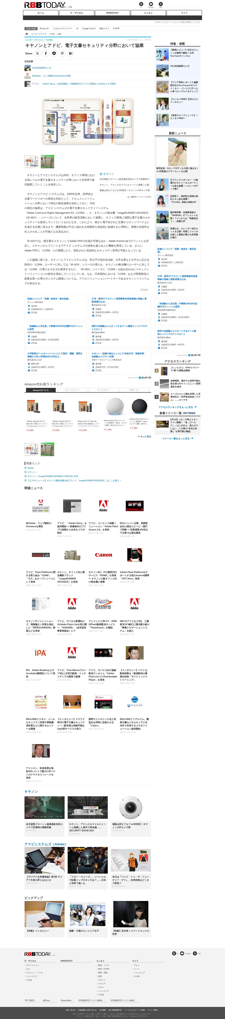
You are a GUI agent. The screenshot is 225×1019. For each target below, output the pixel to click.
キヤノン (108, 173)
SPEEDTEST (112, 13)
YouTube (188, 953)
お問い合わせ (70, 1010)
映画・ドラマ (103, 965)
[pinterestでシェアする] (62, 53)
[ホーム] (26, 34)
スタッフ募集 (152, 1010)
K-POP (116, 28)
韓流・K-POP (103, 969)
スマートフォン (32, 965)
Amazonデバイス (41, 390)
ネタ (28, 969)
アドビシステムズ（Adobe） (46, 844)
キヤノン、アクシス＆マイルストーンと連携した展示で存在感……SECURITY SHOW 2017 (143, 185)
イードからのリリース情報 (135, 1010)
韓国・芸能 (102, 973)
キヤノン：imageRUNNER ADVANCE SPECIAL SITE (53, 476)
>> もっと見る (144, 436)
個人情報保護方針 (115, 1010)
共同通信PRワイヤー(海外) (123, 1000)
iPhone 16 (44, 28)
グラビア (101, 984)
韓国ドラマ (104, 28)
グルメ (136, 965)
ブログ (101, 987)
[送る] (54, 53)
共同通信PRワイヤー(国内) (90, 1000)
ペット (136, 969)
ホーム (41, 13)
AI (77, 28)
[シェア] (45, 53)
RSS (199, 953)
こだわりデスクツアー (62, 28)
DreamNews (66, 1000)
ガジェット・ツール (34, 973)
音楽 (100, 976)
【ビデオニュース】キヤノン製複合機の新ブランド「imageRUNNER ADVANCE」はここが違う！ (75, 480)
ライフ (184, 13)
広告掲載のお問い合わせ (87, 1010)
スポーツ (101, 980)
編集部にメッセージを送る (141, 197)
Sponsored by (133, 378)
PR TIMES (30, 1000)
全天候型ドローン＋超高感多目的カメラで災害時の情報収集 (129, 179)
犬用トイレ (134, 390)
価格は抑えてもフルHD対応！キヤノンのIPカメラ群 (125, 190)
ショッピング (31, 976)
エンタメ (148, 13)
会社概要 (102, 1010)
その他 (29, 980)
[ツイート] (37, 53)
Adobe (31, 468)
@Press (46, 1000)
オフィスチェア (72, 390)
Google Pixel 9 (88, 28)
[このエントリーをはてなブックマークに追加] (70, 53)
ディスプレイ (103, 390)
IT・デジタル (76, 13)
